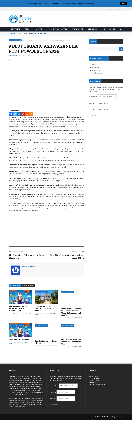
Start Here (15, 29)
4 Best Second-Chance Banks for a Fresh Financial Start (18, 308)
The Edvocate (77, 29)
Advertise (39, 29)
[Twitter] (15, 114)
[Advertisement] (46, 228)
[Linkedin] (19, 114)
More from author (28, 285)
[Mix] (31, 114)
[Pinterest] (23, 114)
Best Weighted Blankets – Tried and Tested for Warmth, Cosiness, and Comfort (72, 312)
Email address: (93, 97)
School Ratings (109, 29)
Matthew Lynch (14, 55)
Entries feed (96, 67)
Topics (27, 29)
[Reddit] (27, 114)
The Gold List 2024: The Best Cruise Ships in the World (71, 342)
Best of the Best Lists (15, 40)
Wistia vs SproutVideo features (35, 33)
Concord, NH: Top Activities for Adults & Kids (44, 308)
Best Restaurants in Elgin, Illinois (46, 342)
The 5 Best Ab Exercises (19, 340)
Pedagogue (92, 29)
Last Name (92, 109)
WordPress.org (97, 73)
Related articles (15, 285)
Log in (94, 64)
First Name (92, 103)
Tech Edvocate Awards (58, 29)
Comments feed (97, 70)
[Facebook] (11, 114)
